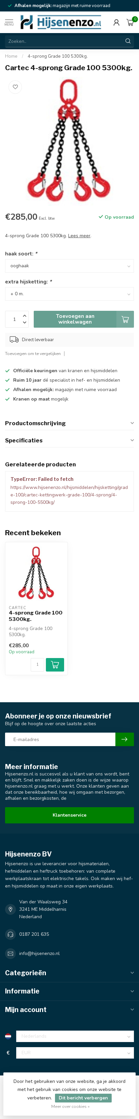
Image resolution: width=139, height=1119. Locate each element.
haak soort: (21, 253)
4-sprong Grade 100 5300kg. (58, 56)
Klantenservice (69, 815)
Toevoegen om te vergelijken (33, 353)
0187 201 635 (34, 934)
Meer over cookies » (70, 1106)
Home (11, 56)
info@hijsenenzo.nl (39, 953)
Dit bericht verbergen (83, 1098)
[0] (130, 22)
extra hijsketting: (28, 281)
